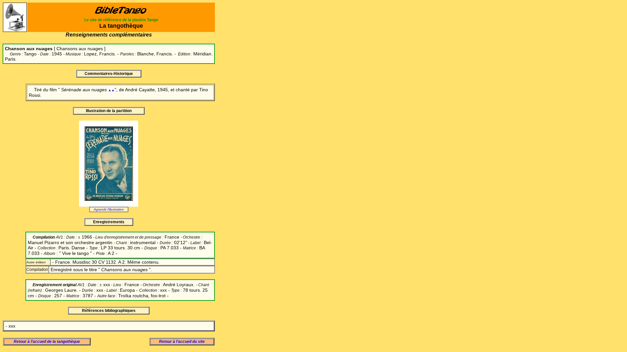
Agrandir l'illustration (109, 209)
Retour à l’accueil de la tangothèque (47, 341)
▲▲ (111, 90)
